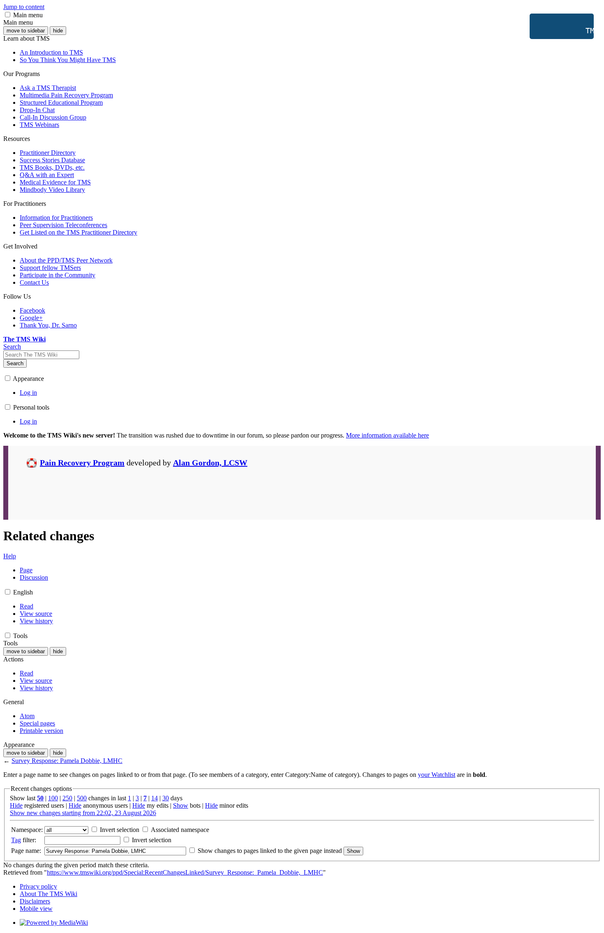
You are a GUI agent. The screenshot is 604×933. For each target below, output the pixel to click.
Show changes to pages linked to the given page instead (270, 850)
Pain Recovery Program (82, 462)
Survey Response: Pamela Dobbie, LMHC (67, 760)
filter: (23, 839)
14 (154, 798)
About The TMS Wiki (48, 893)
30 (165, 798)
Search (15, 363)
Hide (16, 805)
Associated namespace (179, 829)
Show (180, 805)
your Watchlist (436, 774)
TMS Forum (565, 30)
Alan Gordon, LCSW (210, 462)
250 (67, 798)
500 (82, 798)
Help (9, 556)
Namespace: (27, 829)
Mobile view (36, 908)
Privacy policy (38, 886)
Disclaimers (35, 901)
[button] (7, 14)
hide (58, 31)
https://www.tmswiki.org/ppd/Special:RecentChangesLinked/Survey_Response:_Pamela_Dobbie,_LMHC (185, 872)
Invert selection (118, 829)
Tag (16, 839)
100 (53, 798)
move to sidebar (26, 31)
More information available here (387, 435)
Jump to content (23, 6)
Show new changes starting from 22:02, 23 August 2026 (83, 812)
